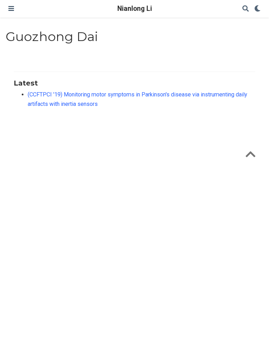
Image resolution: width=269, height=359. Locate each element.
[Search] (245, 9)
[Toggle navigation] (11, 8)
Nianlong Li (134, 9)
